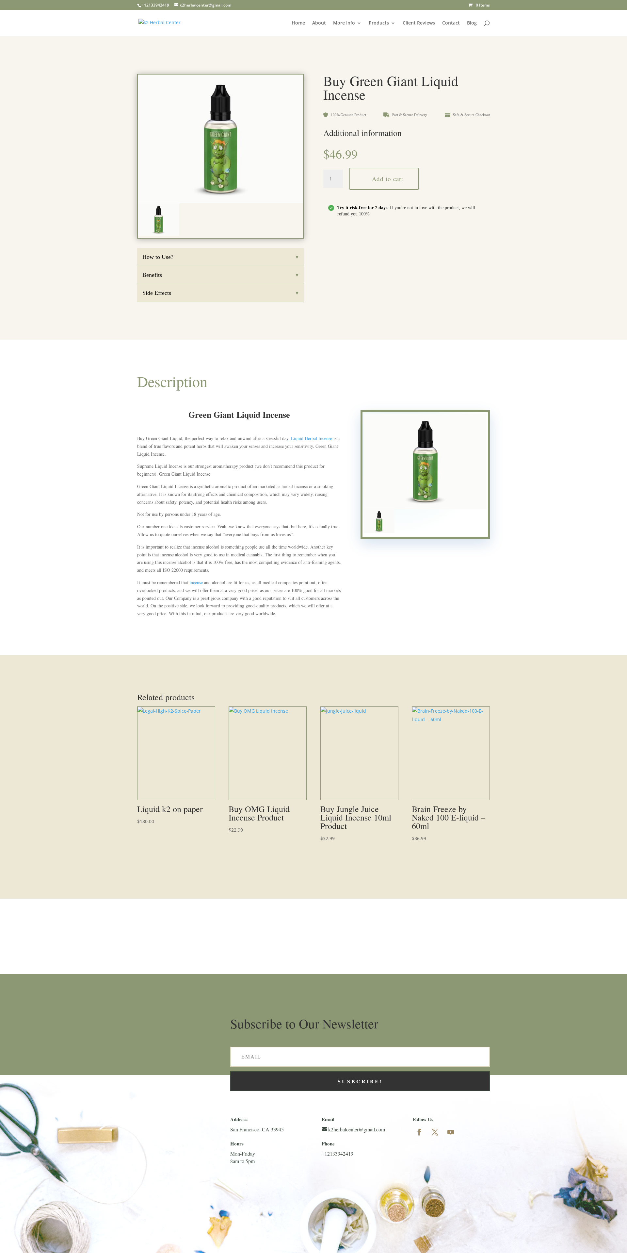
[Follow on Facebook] (419, 1132)
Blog (472, 23)
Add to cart (387, 179)
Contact (451, 23)
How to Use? (220, 257)
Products (379, 23)
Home (298, 23)
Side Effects (220, 293)
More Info (344, 23)
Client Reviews (419, 23)
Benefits (220, 275)
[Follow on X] (435, 1132)
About (319, 23)
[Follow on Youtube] (450, 1132)
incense (196, 582)
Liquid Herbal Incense (311, 438)
